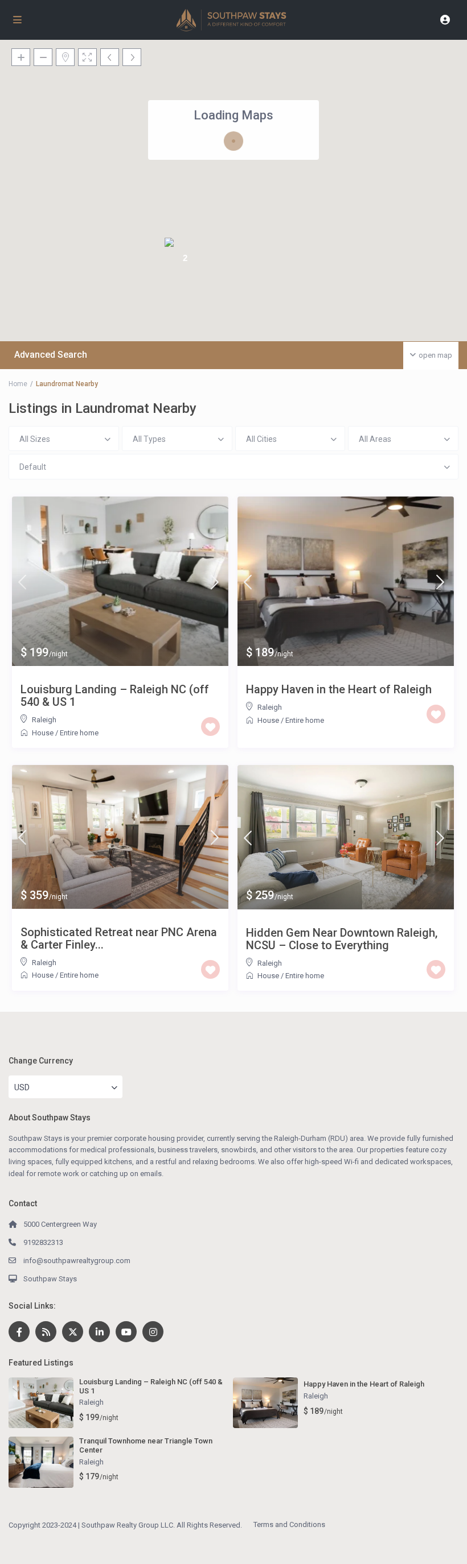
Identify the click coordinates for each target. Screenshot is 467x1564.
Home (18, 384)
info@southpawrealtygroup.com (76, 1260)
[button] (157, 193)
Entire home (79, 733)
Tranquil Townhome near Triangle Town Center (145, 1445)
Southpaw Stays (50, 1279)
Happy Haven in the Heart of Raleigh (339, 689)
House (43, 733)
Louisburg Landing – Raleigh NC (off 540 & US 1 (115, 695)
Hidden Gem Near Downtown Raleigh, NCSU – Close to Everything (341, 938)
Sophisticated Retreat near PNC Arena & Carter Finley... (119, 938)
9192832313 (43, 1242)
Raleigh (44, 719)
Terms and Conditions (289, 1524)
